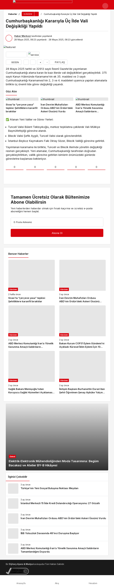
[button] (105, 6)
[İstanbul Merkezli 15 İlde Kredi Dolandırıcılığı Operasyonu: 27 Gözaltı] (57, 503)
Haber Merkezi (22, 36)
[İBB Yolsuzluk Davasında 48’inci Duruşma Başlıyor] (57, 533)
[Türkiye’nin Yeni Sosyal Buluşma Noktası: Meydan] (57, 488)
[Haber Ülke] (42, 7)
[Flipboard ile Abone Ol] (33, 54)
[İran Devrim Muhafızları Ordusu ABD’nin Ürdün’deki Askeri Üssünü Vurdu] (57, 105)
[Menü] (9, 6)
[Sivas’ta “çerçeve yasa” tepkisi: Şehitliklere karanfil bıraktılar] (22, 105)
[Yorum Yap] (32, 62)
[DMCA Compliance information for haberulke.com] (17, 571)
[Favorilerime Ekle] (26, 62)
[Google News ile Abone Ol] (16, 54)
